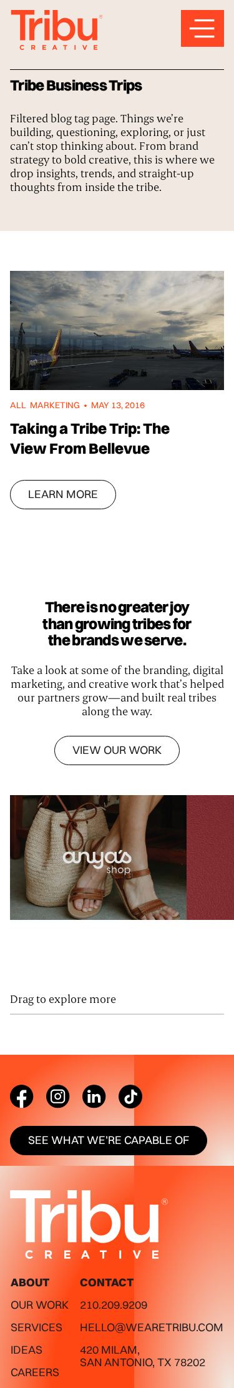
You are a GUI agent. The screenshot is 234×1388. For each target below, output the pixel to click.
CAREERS (35, 1372)
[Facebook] (22, 1096)
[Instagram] (58, 1096)
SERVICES (36, 1327)
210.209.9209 (113, 1305)
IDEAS (26, 1349)
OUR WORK (40, 1305)
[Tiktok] (130, 1096)
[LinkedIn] (94, 1096)
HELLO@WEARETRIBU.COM (151, 1327)
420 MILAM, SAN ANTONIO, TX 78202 (142, 1355)
